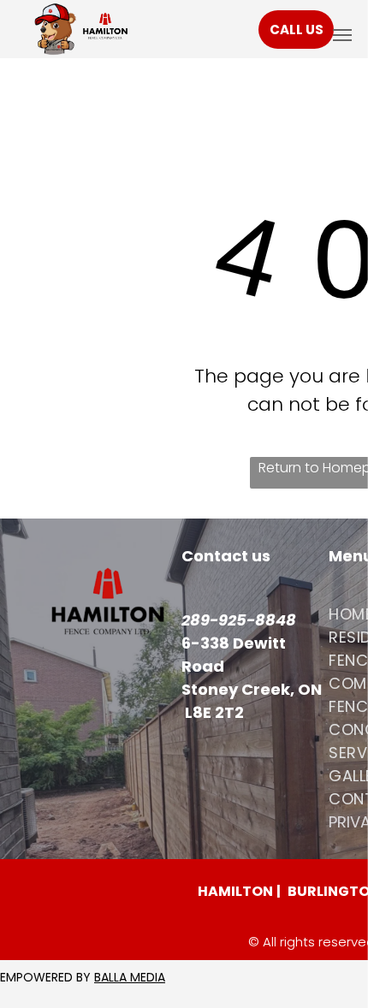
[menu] (342, 35)
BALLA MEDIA (129, 977)
